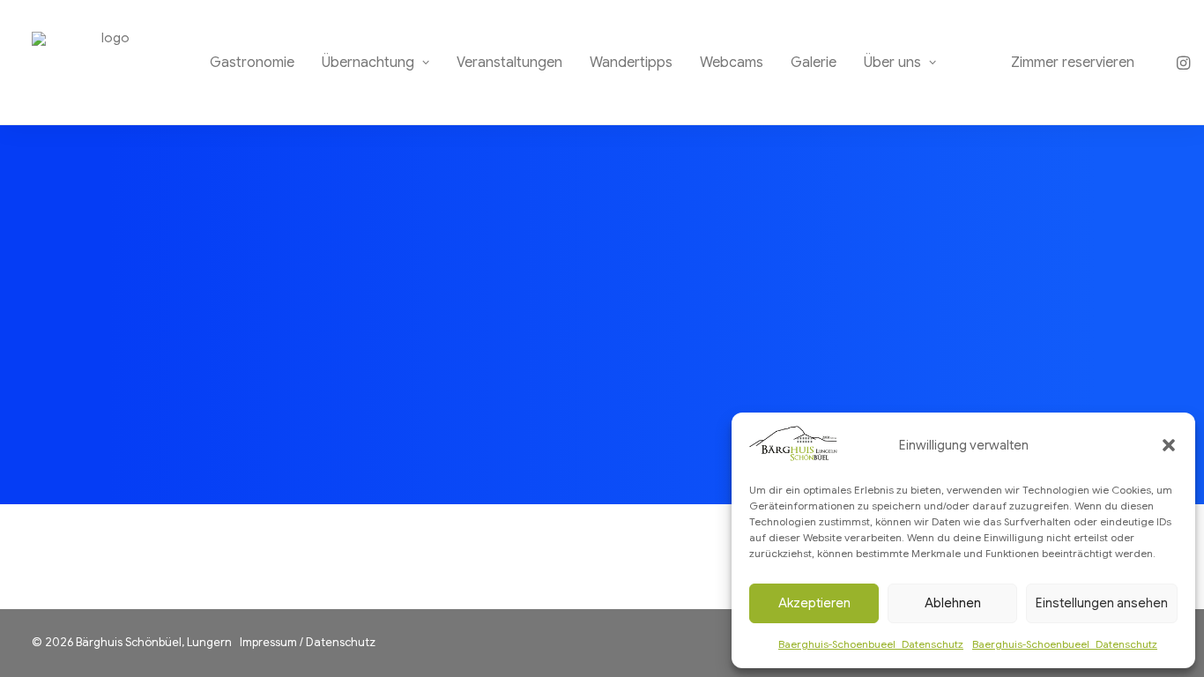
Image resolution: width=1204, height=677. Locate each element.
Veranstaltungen (509, 62)
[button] (1169, 445)
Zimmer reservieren (1072, 62)
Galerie (813, 62)
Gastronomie (252, 62)
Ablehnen (953, 603)
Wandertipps (631, 62)
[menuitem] (252, 62)
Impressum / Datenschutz (307, 642)
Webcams (731, 62)
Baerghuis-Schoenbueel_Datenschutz (870, 644)
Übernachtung (368, 62)
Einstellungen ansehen (1102, 603)
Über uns (892, 62)
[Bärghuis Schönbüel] (109, 62)
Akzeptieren (814, 603)
